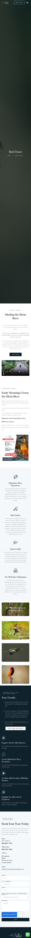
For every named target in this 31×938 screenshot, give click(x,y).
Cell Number (6, 881)
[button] (27, 2)
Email (4, 887)
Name (4, 875)
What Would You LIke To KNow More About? (14, 894)
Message (5, 900)
